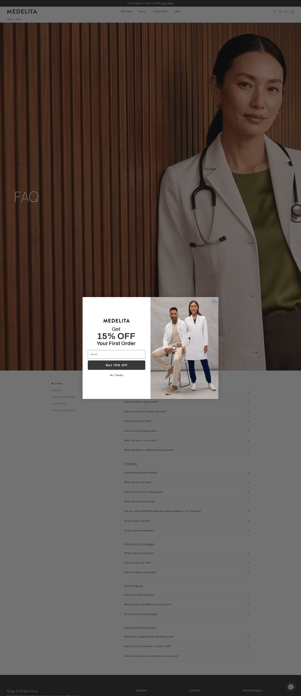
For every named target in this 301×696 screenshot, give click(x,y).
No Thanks (116, 375)
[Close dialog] (214, 301)
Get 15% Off (117, 365)
